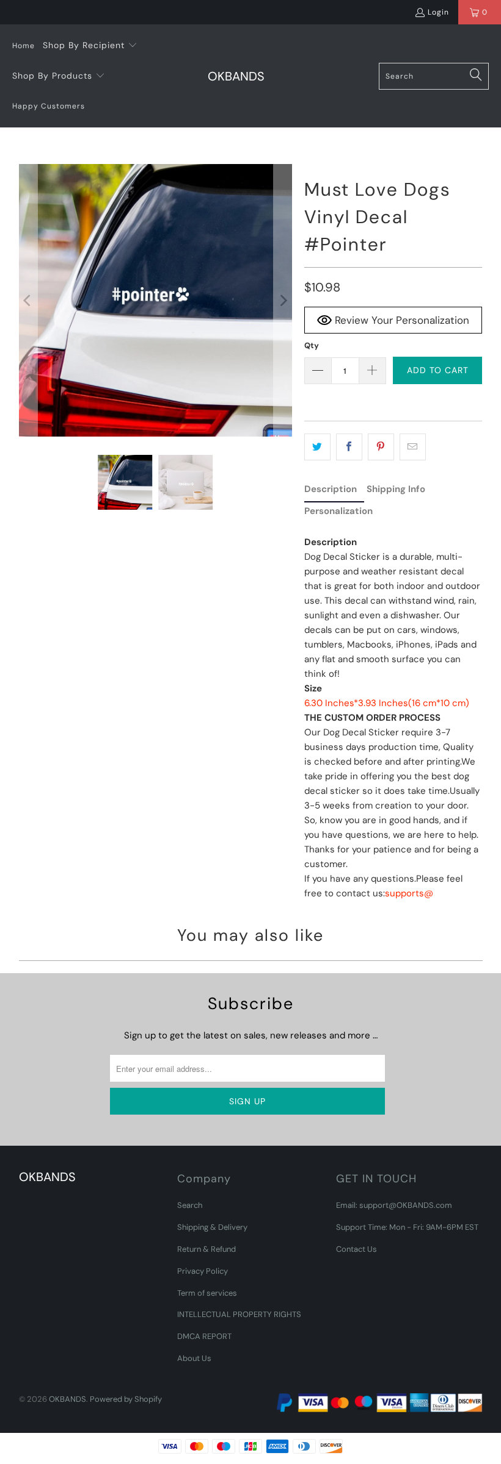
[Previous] (28, 300)
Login (438, 12)
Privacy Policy (202, 1271)
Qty (311, 345)
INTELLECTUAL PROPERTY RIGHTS (239, 1314)
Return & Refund (206, 1249)
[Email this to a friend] (413, 447)
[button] (90, 45)
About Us (194, 1358)
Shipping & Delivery (212, 1227)
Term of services (207, 1293)
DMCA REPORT (204, 1336)
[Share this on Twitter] (317, 447)
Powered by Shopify (126, 1399)
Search (189, 1205)
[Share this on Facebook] (349, 447)
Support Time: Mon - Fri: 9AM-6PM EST (407, 1227)
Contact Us (356, 1249)
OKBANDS (67, 1399)
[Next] (283, 300)
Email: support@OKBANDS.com (394, 1205)
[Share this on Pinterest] (381, 447)
